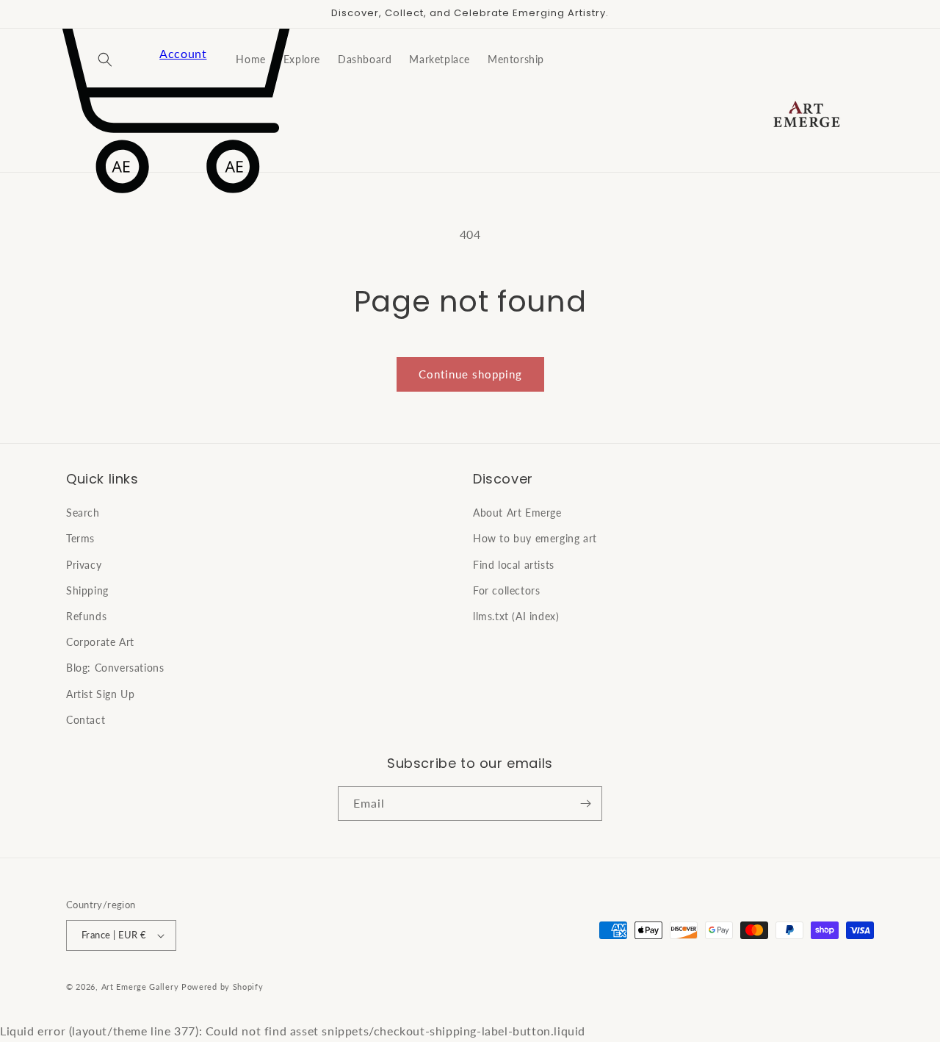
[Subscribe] (585, 803)
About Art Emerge (517, 512)
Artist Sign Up (100, 694)
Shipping (87, 590)
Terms (80, 538)
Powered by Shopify (222, 986)
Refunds (86, 616)
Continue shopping (470, 374)
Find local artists (513, 564)
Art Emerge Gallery (140, 986)
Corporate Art (100, 642)
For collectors (506, 590)
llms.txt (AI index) (516, 616)
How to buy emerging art (535, 538)
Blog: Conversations (115, 667)
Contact (85, 720)
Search (83, 512)
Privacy (83, 564)
